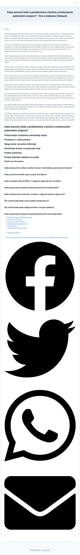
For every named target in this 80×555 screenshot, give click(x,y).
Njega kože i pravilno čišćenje (16, 221)
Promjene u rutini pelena (14, 219)
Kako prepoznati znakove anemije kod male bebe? (22, 237)
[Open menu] (76, 3)
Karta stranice (45, 550)
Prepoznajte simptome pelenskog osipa (19, 217)
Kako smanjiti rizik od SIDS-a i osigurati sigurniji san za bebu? (32, 181)
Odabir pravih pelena (13, 232)
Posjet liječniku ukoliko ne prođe (17, 228)
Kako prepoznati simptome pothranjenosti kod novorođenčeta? (33, 214)
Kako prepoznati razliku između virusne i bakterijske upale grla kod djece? (38, 168)
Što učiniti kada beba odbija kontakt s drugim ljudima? (29, 207)
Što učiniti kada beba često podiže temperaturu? (26, 201)
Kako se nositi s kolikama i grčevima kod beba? (53, 237)
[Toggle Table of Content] (5, 237)
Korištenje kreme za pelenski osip (17, 224)
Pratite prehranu (12, 226)
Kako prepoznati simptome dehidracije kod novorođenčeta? (31, 187)
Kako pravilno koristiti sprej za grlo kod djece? (25, 174)
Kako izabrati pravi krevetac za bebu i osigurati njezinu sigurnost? (34, 194)
